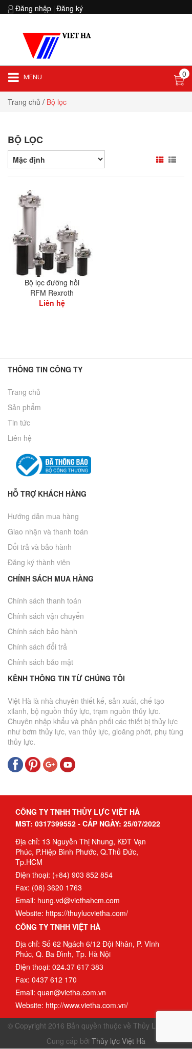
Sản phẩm (24, 407)
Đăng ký (69, 8)
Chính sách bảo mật (40, 662)
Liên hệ (20, 438)
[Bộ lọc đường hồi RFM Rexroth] (51, 233)
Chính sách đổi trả (37, 646)
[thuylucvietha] (59, 45)
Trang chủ (24, 392)
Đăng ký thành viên (39, 562)
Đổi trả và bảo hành (40, 547)
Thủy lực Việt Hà (118, 1041)
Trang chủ (24, 102)
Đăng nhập (33, 8)
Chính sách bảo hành (42, 631)
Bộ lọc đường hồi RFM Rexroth (52, 287)
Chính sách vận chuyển (46, 616)
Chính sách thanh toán (44, 600)
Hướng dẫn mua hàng (43, 516)
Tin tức (19, 422)
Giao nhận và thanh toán (48, 531)
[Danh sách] (173, 159)
